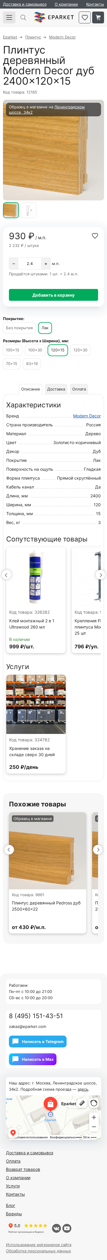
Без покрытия (19, 327)
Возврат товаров (23, 1169)
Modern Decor (87, 415)
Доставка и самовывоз (24, 4)
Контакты (95, 4)
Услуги (13, 1185)
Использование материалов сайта (38, 1244)
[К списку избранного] (85, 17)
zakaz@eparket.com (27, 1026)
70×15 (11, 363)
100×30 (35, 350)
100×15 (12, 350)
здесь (83, 1089)
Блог (10, 1205)
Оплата (79, 389)
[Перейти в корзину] (98, 17)
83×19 (32, 363)
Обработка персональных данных (38, 1250)
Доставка (56, 389)
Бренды (14, 1213)
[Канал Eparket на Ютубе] (66, 1228)
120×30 (80, 350)
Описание (30, 389)
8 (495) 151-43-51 (36, 1016)
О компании (66, 4)
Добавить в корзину (53, 295)
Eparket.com (54, 17)
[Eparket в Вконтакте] (56, 1228)
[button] (6, 574)
